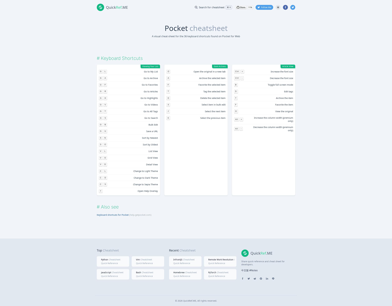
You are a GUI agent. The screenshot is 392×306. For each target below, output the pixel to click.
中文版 (245, 270)
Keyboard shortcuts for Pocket (113, 214)
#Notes (253, 270)
